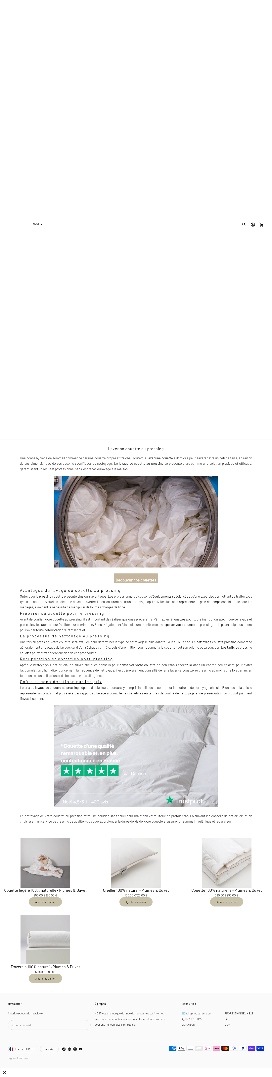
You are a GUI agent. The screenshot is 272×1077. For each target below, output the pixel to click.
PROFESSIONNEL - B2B (239, 1013)
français (48, 1049)
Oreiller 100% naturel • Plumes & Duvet (136, 890)
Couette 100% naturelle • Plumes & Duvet (226, 890)
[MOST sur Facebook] (64, 1049)
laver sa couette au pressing (190, 670)
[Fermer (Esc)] (4, 1072)
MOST (26, 1058)
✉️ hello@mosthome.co (196, 1013)
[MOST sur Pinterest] (69, 1049)
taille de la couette (154, 687)
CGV (227, 1024)
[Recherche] (244, 224)
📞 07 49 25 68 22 (191, 1019)
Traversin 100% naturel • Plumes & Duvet (45, 966)
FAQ (227, 1019)
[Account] (253, 224)
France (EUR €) (24, 1049)
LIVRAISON (188, 1024)
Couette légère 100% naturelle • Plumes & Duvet (45, 890)
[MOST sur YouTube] (81, 1049)
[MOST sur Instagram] (75, 1049)
